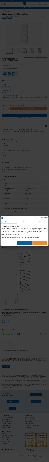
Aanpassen (23, 242)
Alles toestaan (40, 242)
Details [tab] (24, 221)
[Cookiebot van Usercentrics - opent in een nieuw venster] (42, 218)
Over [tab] (40, 221)
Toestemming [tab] (8, 221)
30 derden (14, 237)
